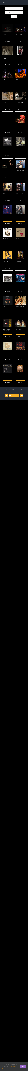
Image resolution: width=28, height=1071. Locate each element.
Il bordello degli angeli (20, 102)
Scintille (4, 79)
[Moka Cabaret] (7, 232)
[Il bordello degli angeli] (20, 95)
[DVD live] (7, 345)
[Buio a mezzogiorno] (20, 322)
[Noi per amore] (7, 209)
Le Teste (17, 56)
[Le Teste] (20, 50)
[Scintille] (7, 73)
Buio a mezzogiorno (19, 329)
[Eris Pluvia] (7, 277)
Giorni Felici (18, 125)
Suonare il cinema (6, 374)
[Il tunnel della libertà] (20, 209)
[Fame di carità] (7, 163)
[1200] (7, 186)
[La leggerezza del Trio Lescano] (7, 50)
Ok (23, 1066)
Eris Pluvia (5, 284)
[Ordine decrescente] (21, 8)
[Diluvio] (7, 95)
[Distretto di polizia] (20, 186)
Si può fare (5, 125)
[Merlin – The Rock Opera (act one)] (7, 322)
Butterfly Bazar (6, 261)
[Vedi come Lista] (15, 16)
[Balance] (20, 232)
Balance (17, 238)
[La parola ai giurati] (7, 141)
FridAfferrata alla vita (20, 306)
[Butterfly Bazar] (7, 254)
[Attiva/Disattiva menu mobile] (25, 3)
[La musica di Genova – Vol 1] (20, 345)
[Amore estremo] (20, 254)
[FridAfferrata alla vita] (20, 300)
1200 (4, 193)
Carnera (17, 147)
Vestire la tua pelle (19, 34)
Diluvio (4, 102)
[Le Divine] (7, 27)
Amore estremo (19, 261)
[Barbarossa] (7, 300)
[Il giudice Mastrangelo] (20, 163)
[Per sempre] (20, 277)
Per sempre (18, 284)
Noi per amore (5, 215)
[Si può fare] (7, 118)
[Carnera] (20, 141)
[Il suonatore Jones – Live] (20, 368)
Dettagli (8, 41)
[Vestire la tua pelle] (20, 27)
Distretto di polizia (19, 193)
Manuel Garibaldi (17, 392)
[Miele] (20, 73)
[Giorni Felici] (20, 118)
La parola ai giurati (7, 147)
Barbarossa (5, 306)
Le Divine (5, 34)
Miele (17, 79)
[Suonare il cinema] (7, 368)
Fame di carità (6, 170)
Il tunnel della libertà (20, 215)
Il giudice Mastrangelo (20, 170)
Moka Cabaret (5, 238)
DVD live (4, 352)
